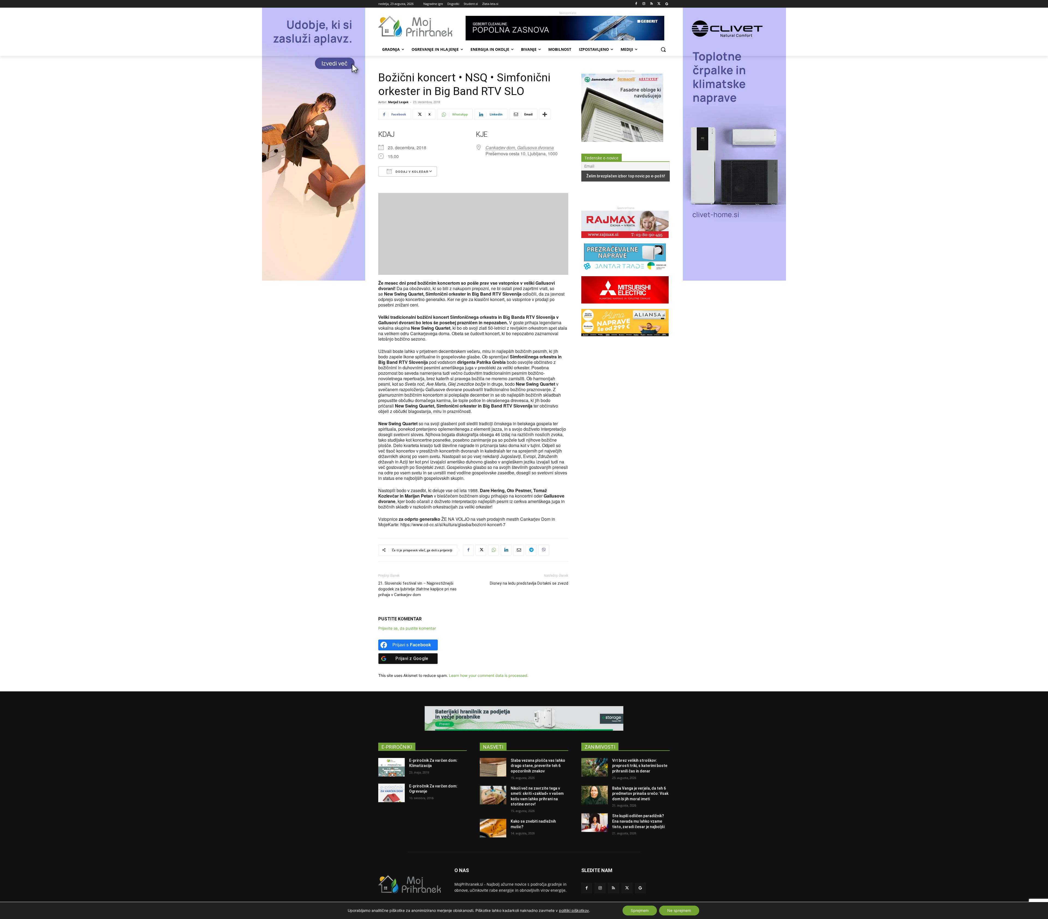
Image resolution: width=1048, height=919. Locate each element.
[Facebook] (636, 4)
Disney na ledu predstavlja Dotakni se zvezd (529, 583)
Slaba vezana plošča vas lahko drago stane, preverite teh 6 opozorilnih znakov (538, 765)
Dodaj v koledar (411, 171)
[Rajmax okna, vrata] (625, 240)
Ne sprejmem (679, 910)
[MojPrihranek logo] (422, 26)
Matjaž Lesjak (398, 102)
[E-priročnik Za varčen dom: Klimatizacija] (391, 767)
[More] (544, 114)
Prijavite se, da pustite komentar (407, 628)
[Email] (518, 550)
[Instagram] (644, 4)
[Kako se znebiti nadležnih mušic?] (493, 828)
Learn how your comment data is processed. (488, 675)
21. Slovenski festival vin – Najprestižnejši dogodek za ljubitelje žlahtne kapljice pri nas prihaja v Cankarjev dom (417, 589)
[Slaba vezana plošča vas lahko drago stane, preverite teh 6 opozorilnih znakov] (493, 767)
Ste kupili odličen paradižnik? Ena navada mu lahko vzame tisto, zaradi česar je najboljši (638, 821)
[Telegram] (531, 550)
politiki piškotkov (574, 910)
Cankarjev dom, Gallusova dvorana (520, 147)
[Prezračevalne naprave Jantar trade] (625, 273)
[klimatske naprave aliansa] (625, 338)
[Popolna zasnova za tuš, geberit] (568, 28)
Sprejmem (640, 910)
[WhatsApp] (493, 550)
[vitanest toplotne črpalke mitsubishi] (625, 306)
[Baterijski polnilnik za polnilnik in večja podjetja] (524, 718)
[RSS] (651, 4)
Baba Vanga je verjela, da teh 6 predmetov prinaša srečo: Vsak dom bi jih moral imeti (640, 793)
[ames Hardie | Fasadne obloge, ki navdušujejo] (622, 140)
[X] (659, 4)
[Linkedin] (506, 550)
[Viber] (543, 550)
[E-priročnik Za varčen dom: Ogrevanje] (391, 793)
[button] (663, 49)
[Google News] (666, 4)
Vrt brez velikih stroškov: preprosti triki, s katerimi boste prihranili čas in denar (639, 765)
